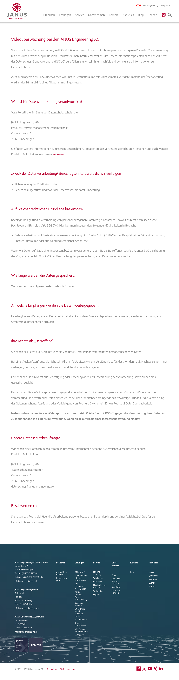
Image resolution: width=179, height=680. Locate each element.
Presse (151, 586)
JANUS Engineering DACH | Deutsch (157, 5)
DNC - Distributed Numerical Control (80, 612)
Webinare (153, 579)
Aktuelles (128, 14)
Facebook (139, 668)
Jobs (132, 572)
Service (79, 14)
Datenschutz (52, 669)
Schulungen (98, 578)
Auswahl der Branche (61, 573)
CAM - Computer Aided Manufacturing (81, 596)
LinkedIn (161, 668)
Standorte (116, 587)
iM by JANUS (80, 572)
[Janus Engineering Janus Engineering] (17, 11)
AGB (62, 669)
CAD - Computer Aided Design (80, 586)
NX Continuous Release (99, 586)
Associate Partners (116, 591)
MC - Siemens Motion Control (81, 630)
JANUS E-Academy (97, 573)
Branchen (49, 14)
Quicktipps (153, 575)
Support (163, 18)
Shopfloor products (79, 604)
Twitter (145, 668)
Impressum (59, 154)
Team (114, 575)
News (151, 572)
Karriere (113, 14)
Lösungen (65, 14)
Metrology (79, 635)
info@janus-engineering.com (27, 608)
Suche (170, 18)
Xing (156, 668)
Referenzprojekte (62, 579)
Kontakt (152, 14)
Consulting (97, 581)
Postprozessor (81, 619)
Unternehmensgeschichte (116, 581)
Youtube (150, 668)
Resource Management (80, 624)
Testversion (98, 591)
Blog (141, 14)
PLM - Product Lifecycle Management (81, 578)
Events (152, 583)
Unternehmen (96, 14)
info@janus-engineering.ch (26, 632)
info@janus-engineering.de (26, 581)
